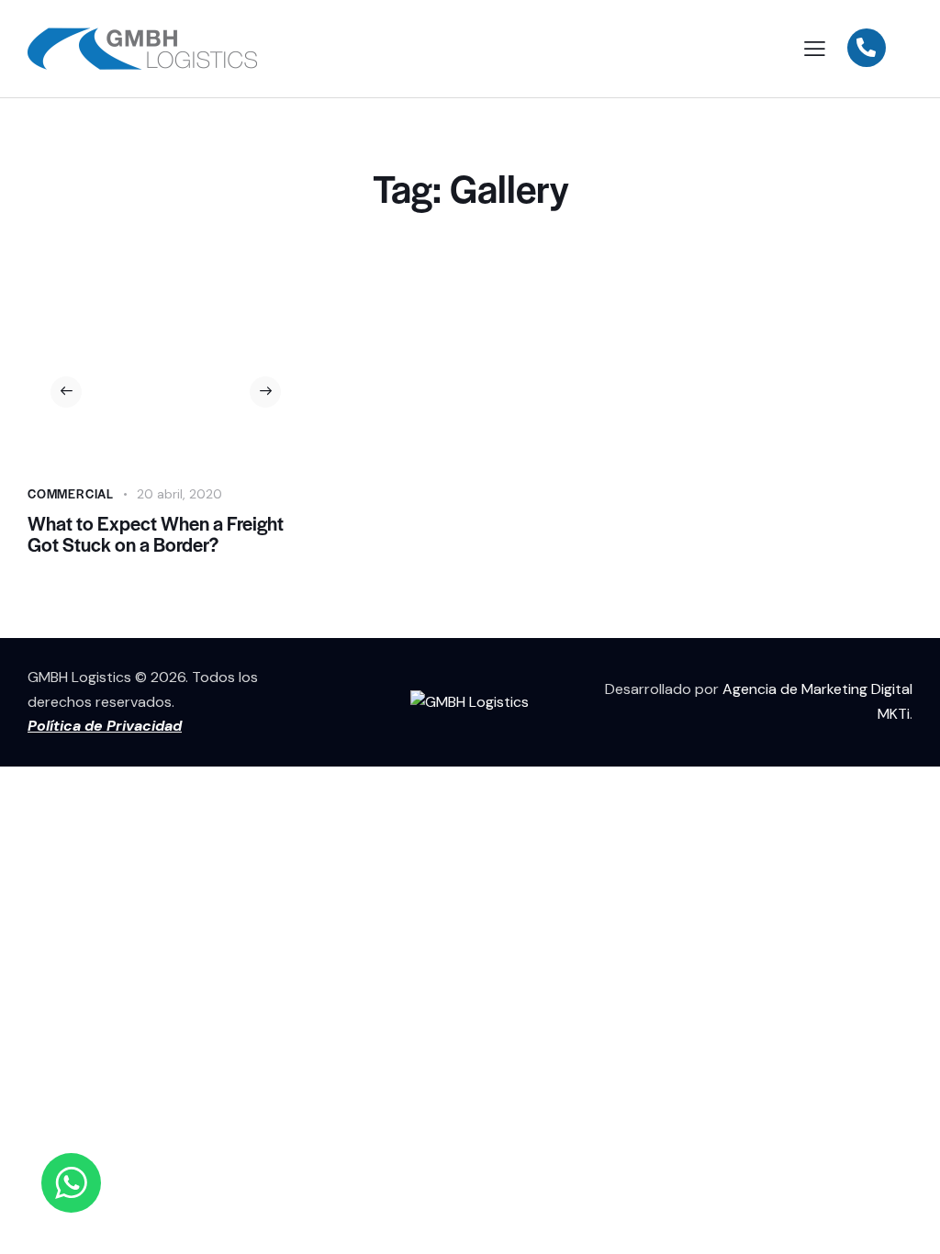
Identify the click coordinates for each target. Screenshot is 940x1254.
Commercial (71, 493)
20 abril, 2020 (179, 494)
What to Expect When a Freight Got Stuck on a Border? (156, 534)
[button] (66, 392)
